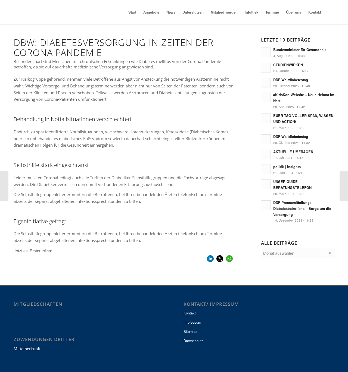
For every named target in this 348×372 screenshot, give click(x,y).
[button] (210, 258)
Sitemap (190, 331)
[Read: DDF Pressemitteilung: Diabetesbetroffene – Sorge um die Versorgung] (266, 205)
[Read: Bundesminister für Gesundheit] (266, 52)
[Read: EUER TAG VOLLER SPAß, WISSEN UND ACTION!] (266, 118)
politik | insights (287, 166)
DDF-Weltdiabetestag (290, 79)
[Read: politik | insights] (266, 169)
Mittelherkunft (27, 348)
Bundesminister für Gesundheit (299, 49)
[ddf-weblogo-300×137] (40, 12)
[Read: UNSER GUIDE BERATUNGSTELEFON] (266, 184)
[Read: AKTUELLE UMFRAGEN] (266, 154)
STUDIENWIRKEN (288, 64)
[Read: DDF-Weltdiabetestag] (266, 82)
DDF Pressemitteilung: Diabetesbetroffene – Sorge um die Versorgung (302, 208)
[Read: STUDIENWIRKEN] (266, 67)
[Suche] (329, 12)
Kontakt (190, 313)
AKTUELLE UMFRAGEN (293, 151)
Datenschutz (193, 340)
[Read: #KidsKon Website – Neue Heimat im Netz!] (266, 97)
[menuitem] (132, 12)
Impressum (192, 322)
